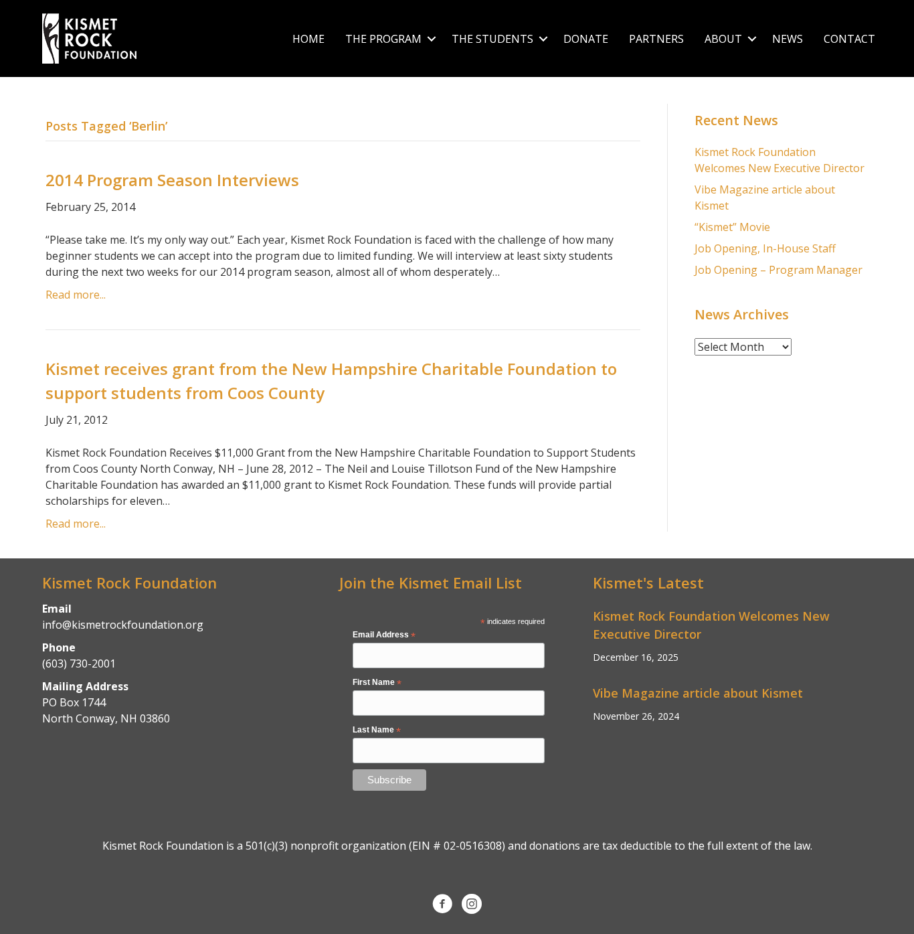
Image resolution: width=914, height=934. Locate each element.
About (723, 38)
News (787, 38)
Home (308, 38)
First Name (377, 683)
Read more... (75, 294)
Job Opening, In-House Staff (765, 248)
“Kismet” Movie (732, 227)
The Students (492, 38)
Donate (585, 38)
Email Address (384, 635)
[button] (431, 39)
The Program (383, 38)
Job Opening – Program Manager (778, 269)
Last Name (377, 730)
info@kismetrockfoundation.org (122, 624)
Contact (849, 38)
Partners (656, 38)
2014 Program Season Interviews (172, 180)
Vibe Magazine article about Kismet (698, 693)
